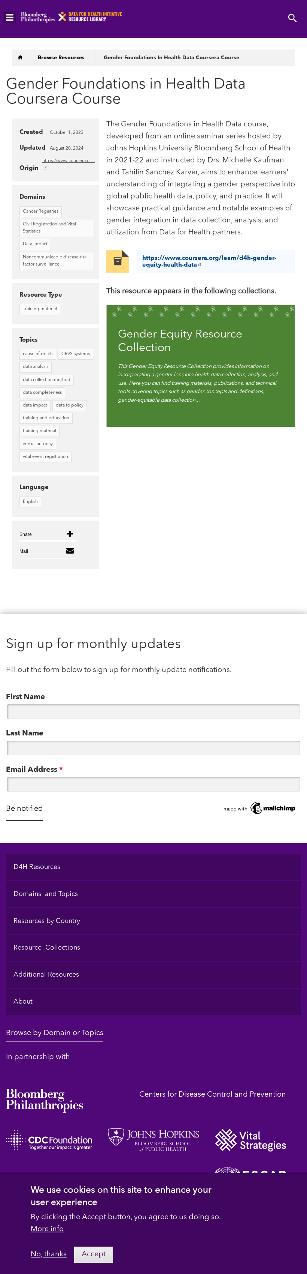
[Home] (20, 57)
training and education (46, 418)
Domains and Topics (45, 894)
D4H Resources (36, 867)
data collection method (46, 380)
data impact (35, 405)
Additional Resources (46, 974)
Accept (94, 1254)
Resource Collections (46, 947)
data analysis (35, 367)
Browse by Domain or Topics (54, 1033)
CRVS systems (75, 354)
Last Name (24, 733)
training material (39, 431)
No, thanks (49, 1254)
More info (47, 1229)
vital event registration (45, 457)
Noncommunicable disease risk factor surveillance (54, 261)
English (30, 502)
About (23, 1001)
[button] (47, 534)
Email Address (34, 770)
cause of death (38, 354)
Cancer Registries (40, 211)
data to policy (69, 405)
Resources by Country (46, 921)
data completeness (42, 392)
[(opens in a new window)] (44, 1095)
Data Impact (35, 244)
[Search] (293, 19)
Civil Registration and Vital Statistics (49, 228)
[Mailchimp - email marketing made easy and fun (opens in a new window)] (260, 808)
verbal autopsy (38, 444)
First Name (25, 697)
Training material (40, 309)
